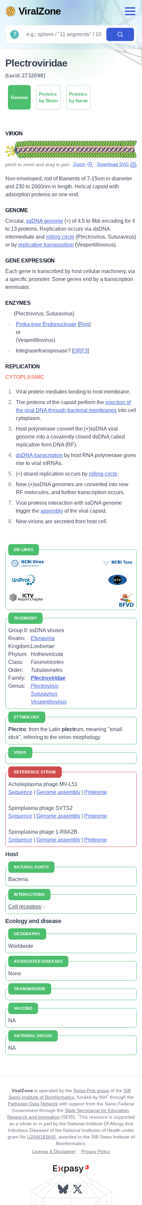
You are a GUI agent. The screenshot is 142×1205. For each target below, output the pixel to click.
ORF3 (80, 350)
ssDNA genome (44, 221)
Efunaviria (42, 638)
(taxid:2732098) (25, 75)
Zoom (79, 164)
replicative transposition (46, 245)
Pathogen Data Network (33, 1103)
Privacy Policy (95, 1151)
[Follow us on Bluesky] (64, 1189)
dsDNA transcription (39, 455)
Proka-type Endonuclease (46, 324)
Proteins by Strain (48, 97)
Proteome (95, 792)
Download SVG (113, 164)
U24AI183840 (41, 1136)
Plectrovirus (44, 686)
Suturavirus (44, 694)
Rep (84, 324)
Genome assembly (58, 792)
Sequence (20, 792)
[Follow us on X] (78, 1189)
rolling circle (60, 237)
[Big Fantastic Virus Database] (126, 600)
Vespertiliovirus (49, 702)
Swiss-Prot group (91, 1090)
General (19, 97)
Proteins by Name (78, 97)
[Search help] (14, 34)
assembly (52, 511)
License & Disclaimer (54, 1151)
